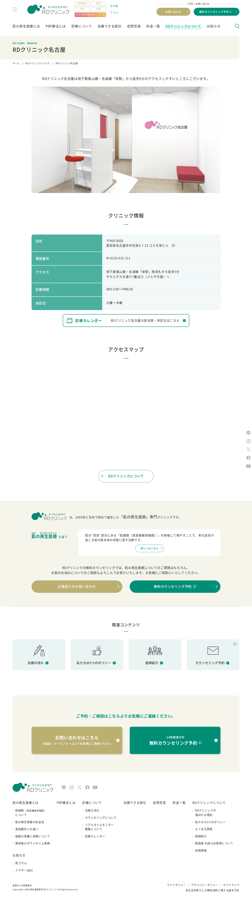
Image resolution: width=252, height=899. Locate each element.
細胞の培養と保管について (32, 836)
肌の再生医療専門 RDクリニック (41, 889)
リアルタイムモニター (99, 827)
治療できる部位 (109, 26)
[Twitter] (79, 787)
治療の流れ (92, 810)
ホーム (16, 63)
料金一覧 (153, 26)
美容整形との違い (26, 829)
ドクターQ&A (24, 870)
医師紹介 (201, 836)
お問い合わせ (173, 11)
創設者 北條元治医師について (214, 843)
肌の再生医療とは (26, 26)
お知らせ (213, 26)
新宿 (98, 3)
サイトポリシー (176, 885)
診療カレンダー (95, 836)
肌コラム (21, 863)
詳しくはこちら (149, 548)
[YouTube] (95, 787)
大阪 (82, 9)
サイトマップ (231, 885)
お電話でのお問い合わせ (77, 586)
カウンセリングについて (101, 818)
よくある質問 (204, 829)
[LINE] (64, 787)
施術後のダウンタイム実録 (32, 843)
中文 (112, 12)
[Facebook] (87, 787)
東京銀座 (82, 3)
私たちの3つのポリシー (210, 822)
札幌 (98, 9)
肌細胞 (30, 812)
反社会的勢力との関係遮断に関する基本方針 (212, 890)
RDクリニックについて (183, 26)
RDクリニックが (205, 812)
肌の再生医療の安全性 (29, 822)
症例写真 (134, 26)
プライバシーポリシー (204, 885)
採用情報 (201, 850)
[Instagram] (71, 787)
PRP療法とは (56, 26)
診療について (81, 26)
